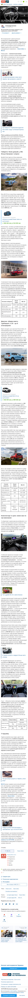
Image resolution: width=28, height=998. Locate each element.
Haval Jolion (20, 851)
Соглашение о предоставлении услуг (11, 984)
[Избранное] (18, 1)
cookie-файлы (13, 991)
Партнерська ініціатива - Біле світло (10, 979)
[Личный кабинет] (26, 1)
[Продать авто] (23, 1)
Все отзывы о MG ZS (14, 884)
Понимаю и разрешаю (9, 995)
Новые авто (8, 888)
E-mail (4, 921)
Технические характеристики (10, 879)
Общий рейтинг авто (11, 854)
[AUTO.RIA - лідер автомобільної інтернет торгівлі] (5, 1)
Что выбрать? (5, 33)
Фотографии (6, 881)
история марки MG (11, 897)
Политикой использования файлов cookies (12, 992)
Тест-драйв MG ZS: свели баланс (12, 595)
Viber (11, 916)
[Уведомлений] (21, 1)
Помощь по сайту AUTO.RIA (8, 986)
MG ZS (8, 851)
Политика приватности (7, 982)
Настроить (22, 995)
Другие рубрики (16, 33)
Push (4, 916)
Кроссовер (16, 888)
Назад (4, 7)
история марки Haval (12, 895)
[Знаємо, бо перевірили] (14, 975)
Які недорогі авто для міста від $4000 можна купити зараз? (21, 940)
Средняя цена (6, 876)
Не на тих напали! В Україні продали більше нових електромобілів (6, 941)
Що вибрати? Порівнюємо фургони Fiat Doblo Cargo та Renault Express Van (13, 129)
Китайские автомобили (11, 891)
